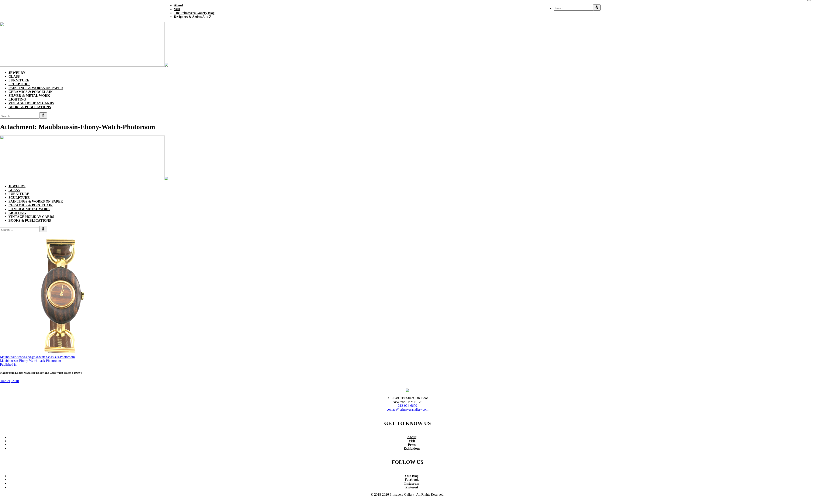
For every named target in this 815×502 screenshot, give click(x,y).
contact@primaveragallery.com (407, 409)
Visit (412, 441)
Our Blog (412, 476)
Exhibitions (412, 448)
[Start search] (809, 0)
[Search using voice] (597, 7)
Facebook (412, 479)
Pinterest (411, 487)
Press (412, 444)
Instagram (411, 483)
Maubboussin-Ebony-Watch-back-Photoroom (30, 360)
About (411, 437)
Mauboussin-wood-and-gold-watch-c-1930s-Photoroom (37, 357)
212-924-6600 (407, 405)
